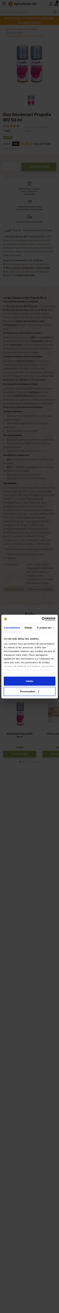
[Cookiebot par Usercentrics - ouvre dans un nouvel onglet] (42, 619)
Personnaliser (27, 691)
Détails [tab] (28, 627)
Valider (29, 681)
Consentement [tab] (12, 627)
